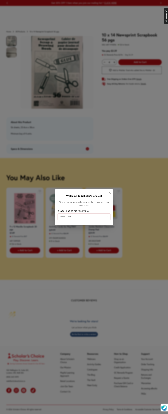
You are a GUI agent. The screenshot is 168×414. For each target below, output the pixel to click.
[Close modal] (109, 192)
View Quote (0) (166, 16)
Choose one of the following (73, 211)
